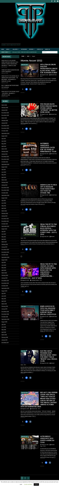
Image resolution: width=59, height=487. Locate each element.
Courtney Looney (35, 280)
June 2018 (4, 327)
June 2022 (4, 203)
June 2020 (4, 265)
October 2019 (5, 286)
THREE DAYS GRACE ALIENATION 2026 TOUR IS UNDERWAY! (10, 71)
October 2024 (5, 131)
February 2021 (5, 244)
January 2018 (4, 340)
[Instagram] (54, 1)
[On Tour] (30, 149)
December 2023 (5, 157)
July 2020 (4, 262)
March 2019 (4, 304)
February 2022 (5, 213)
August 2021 (4, 229)
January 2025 (4, 123)
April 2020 (4, 270)
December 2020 (5, 250)
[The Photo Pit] (29, 37)
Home (2, 49)
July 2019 (4, 293)
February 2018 (5, 337)
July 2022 (4, 201)
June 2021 (4, 234)
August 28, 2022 (45, 236)
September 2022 (5, 195)
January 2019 (4, 309)
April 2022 (4, 208)
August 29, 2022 (45, 154)
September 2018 (5, 319)
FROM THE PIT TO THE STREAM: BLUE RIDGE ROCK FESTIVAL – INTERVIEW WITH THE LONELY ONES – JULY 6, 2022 (48, 229)
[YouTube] (57, 1)
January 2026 (4, 110)
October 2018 (5, 317)
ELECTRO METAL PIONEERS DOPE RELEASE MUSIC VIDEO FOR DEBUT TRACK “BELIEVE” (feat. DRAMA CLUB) (48, 356)
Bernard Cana (54, 75)
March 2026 (4, 105)
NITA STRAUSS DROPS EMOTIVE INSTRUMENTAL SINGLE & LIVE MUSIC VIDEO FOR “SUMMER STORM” (48, 69)
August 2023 (4, 167)
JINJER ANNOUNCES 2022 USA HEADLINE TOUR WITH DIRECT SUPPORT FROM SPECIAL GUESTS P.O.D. (48, 310)
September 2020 (5, 257)
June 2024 (4, 141)
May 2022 (4, 206)
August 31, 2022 (45, 75)
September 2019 (5, 288)
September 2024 (5, 133)
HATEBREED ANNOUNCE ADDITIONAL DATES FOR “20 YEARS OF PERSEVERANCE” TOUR (48, 148)
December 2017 (5, 343)
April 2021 (4, 239)
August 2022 (4, 198)
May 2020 (4, 268)
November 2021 (5, 221)
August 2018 (4, 322)
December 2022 (5, 188)
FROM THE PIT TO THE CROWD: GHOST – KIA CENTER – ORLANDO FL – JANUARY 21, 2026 (10, 93)
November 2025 (5, 115)
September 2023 (5, 164)
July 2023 (4, 170)
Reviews (31, 49)
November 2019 (5, 283)
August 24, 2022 (25, 280)
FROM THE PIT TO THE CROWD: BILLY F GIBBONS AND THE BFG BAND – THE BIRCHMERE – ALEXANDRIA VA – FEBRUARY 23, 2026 (10, 78)
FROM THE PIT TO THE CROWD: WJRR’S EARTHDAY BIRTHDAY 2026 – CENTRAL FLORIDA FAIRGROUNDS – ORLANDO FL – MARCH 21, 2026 (10, 63)
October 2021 (5, 224)
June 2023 (4, 172)
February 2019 (5, 306)
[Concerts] (30, 270)
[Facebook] (51, 1)
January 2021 (4, 247)
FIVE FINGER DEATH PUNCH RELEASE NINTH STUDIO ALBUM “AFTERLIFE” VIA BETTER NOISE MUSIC (48, 108)
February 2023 (5, 182)
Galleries (15, 49)
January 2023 (4, 185)
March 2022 (4, 211)
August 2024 (4, 136)
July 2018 (4, 324)
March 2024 (4, 149)
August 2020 (4, 260)
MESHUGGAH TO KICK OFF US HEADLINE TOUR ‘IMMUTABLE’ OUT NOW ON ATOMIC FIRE (48, 189)
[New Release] (30, 70)
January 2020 (4, 278)
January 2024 (4, 154)
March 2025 (4, 118)
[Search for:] (49, 52)
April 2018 (4, 332)
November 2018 (5, 314)
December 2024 (5, 126)
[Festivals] (30, 230)
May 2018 (4, 330)
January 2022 (4, 216)
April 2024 (4, 146)
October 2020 (5, 255)
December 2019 (5, 281)
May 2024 (4, 144)
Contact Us (40, 49)
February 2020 (5, 275)
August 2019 (4, 291)
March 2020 (4, 273)
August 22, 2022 (45, 363)
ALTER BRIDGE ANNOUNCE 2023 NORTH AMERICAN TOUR (47, 439)
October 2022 (5, 193)
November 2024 (5, 128)
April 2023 (4, 177)
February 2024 (5, 151)
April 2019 (4, 301)
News (7, 49)
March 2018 (4, 335)
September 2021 (5, 226)
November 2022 (5, 190)
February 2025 (5, 120)
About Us (47, 49)
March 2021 (4, 242)
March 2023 (4, 180)
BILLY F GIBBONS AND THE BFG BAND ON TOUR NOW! (10, 86)
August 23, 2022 (45, 316)
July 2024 (4, 139)
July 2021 (4, 232)
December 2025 (5, 113)
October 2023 (5, 162)
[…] (45, 84)
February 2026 (5, 108)
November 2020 (5, 252)
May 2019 (4, 299)
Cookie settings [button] (28, 484)
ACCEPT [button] (36, 484)
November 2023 (5, 159)
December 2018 (5, 312)
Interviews (24, 49)
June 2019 (4, 296)
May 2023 (4, 175)
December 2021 (5, 219)
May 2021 (4, 237)
